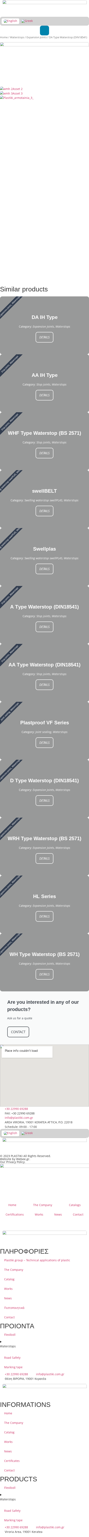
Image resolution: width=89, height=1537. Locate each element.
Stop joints (43, 384)
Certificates (12, 1461)
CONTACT (18, 1032)
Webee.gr (22, 1159)
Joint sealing (43, 732)
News (58, 1214)
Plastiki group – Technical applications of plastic (37, 1260)
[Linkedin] (5, 1224)
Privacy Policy (15, 1162)
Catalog (9, 1279)
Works (39, 1214)
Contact (78, 1214)
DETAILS (44, 337)
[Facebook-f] (16, 1224)
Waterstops (17, 37)
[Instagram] (27, 1224)
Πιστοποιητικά (14, 1308)
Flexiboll (10, 1335)
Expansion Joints (36, 37)
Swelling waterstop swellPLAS (43, 500)
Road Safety (12, 1358)
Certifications (15, 1214)
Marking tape (13, 1367)
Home (4, 37)
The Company (42, 1205)
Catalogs (75, 1205)
